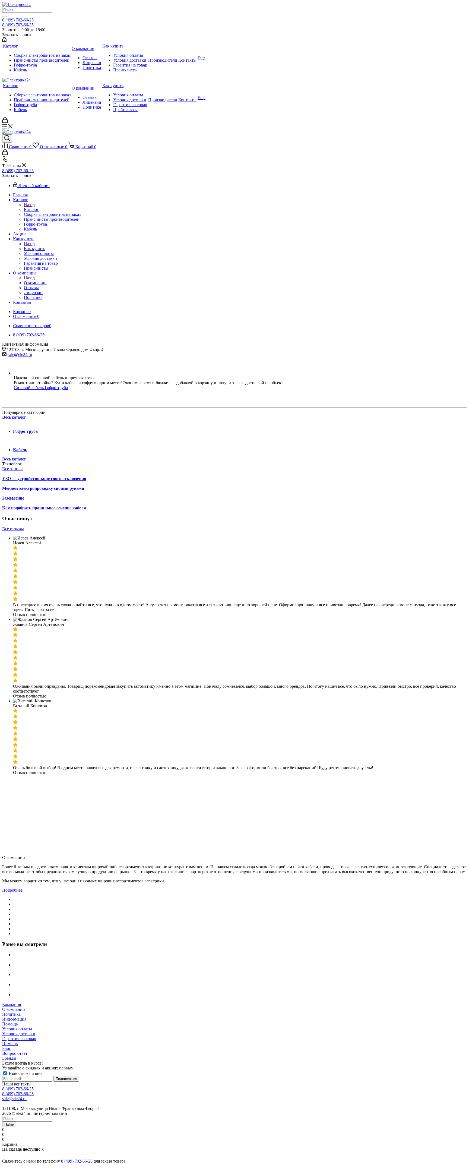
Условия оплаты (17, 1029)
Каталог (31, 209)
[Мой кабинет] (4, 40)
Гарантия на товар (19, 1038)
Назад (29, 204)
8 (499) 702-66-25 (18, 20)
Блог (6, 1048)
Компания (11, 1004)
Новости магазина (25, 1073)
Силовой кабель (29, 387)
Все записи (12, 468)
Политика (11, 1014)
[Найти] (4, 16)
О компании (35, 282)
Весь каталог (14, 417)
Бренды (9, 1058)
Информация (14, 1019)
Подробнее (12, 890)
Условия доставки (18, 1033)
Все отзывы (13, 528)
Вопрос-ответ (14, 1053)
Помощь (10, 1024)
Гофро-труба (56, 387)
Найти (9, 1124)
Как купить (34, 248)
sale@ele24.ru (20, 354)
